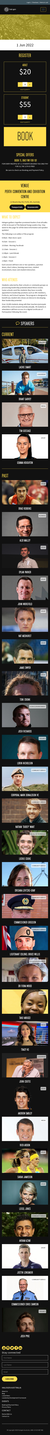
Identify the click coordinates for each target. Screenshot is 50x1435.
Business (42, 516)
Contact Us (5, 1416)
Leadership (42, 374)
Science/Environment (38, 707)
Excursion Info (33, 207)
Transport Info (17, 207)
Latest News (6, 1396)
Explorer (42, 342)
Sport (43, 438)
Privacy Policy (6, 1407)
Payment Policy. (38, 170)
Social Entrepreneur (38, 834)
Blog (3, 1393)
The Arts (42, 738)
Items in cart (44, 2)
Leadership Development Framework (14, 1398)
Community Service (39, 770)
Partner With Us (7, 1414)
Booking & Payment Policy (10, 1405)
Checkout (35, 2)
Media (43, 406)
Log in (29, 2)
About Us (5, 1391)
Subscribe (9, 1379)
